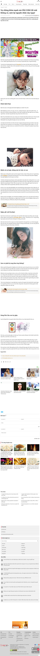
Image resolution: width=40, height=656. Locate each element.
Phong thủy (25, 4)
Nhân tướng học (31, 4)
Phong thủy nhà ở (19, 638)
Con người (23, 549)
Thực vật (3, 543)
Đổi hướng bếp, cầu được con (7, 358)
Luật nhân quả (3, 529)
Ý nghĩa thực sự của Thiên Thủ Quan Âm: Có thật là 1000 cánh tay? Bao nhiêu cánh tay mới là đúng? (21, 599)
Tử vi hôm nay (27, 633)
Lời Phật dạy (3, 531)
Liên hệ (27, 653)
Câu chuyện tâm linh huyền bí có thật (7, 534)
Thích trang (16, 627)
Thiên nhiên (4, 547)
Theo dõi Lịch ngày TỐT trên (29, 15)
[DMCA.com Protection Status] (13, 650)
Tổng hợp (23, 553)
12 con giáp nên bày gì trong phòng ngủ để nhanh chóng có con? (18, 204)
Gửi (38, 426)
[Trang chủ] (1, 4)
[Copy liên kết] (10, 362)
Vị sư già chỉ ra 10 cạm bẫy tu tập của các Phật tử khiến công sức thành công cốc (33, 453)
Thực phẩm (4, 551)
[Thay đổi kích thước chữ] (23, 15)
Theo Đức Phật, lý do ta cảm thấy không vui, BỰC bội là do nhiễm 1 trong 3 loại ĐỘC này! (19, 453)
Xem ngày (5, 4)
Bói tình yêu (26, 638)
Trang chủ (2, 7)
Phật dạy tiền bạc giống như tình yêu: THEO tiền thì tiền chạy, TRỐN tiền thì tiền (20, 467)
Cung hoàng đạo (18, 4)
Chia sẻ (25, 627)
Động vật (23, 543)
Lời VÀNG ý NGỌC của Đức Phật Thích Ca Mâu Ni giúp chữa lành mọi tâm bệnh (17, 595)
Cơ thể (3, 545)
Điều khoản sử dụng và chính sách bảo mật (19, 653)
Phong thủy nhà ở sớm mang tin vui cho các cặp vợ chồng (17, 289)
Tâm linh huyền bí (35, 637)
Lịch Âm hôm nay (3, 635)
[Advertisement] (16, 29)
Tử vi (9, 4)
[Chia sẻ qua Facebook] (1, 362)
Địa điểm (23, 551)
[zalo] (6, 362)
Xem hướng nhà (19, 633)
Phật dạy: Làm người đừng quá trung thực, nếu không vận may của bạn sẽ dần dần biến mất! (19, 591)
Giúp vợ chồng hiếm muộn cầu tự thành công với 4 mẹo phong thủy (14, 355)
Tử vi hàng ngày (11, 635)
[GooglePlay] (35, 649)
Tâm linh (6, 7)
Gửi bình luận (36, 438)
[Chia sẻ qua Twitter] (3, 362)
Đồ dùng (23, 545)
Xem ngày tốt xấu (3, 633)
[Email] (8, 362)
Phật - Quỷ (4, 549)
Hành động (23, 547)
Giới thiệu (11, 653)
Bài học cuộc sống (35, 635)
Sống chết (4, 553)
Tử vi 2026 (10, 633)
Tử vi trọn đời (11, 637)
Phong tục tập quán (36, 633)
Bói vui (13, 4)
